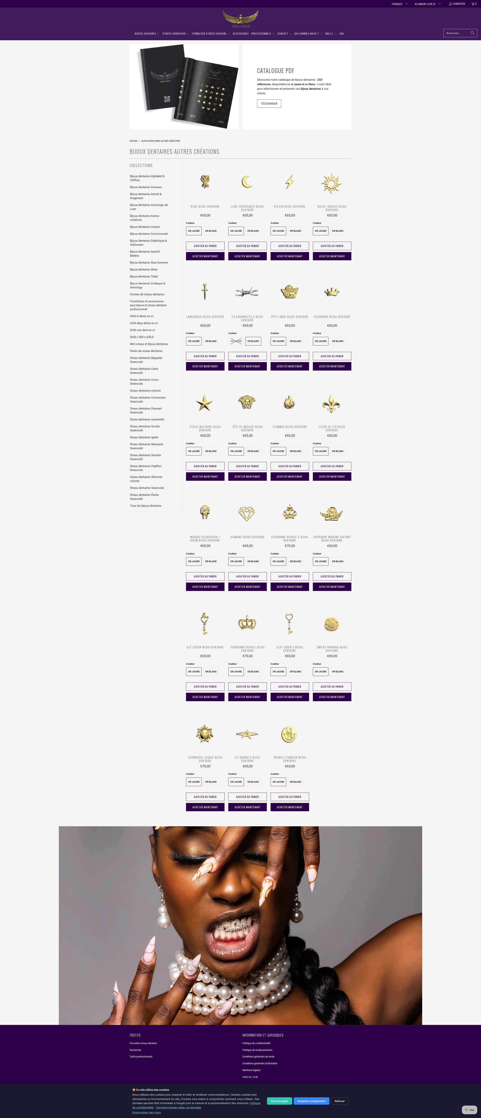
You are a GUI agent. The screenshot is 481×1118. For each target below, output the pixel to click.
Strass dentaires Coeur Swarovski (144, 381)
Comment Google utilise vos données (178, 1107)
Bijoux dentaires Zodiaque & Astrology (147, 285)
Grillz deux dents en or (144, 323)
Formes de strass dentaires (147, 294)
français (397, 3)
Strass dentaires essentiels (147, 419)
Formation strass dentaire (143, 1043)
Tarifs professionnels (141, 1056)
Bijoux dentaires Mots (143, 269)
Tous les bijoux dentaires (145, 505)
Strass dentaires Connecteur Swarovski (148, 399)
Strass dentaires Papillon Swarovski (145, 468)
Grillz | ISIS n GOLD (142, 337)
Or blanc (211, 230)
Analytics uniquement (311, 1101)
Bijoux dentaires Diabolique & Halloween (148, 242)
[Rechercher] (472, 33)
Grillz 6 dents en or (142, 316)
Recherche (135, 1050)
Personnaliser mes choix (146, 1112)
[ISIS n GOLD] (240, 19)
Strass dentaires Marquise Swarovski (146, 446)
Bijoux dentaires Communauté (149, 233)
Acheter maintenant (205, 256)
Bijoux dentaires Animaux (146, 187)
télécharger (269, 103)
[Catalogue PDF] (184, 86)
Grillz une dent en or (142, 330)
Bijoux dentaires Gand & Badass (145, 253)
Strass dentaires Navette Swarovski (145, 457)
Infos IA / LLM (250, 1076)
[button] (147, 33)
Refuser (340, 1101)
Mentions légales (251, 1070)
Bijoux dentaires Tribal (144, 276)
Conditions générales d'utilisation (259, 1063)
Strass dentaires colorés (145, 390)
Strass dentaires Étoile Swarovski (144, 497)
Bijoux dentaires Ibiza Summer (149, 262)
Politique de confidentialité (256, 1043)
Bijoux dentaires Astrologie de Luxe (149, 207)
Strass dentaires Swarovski (147, 488)
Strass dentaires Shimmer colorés (146, 479)
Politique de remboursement (257, 1050)
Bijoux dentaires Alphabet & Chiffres (147, 178)
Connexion (459, 3)
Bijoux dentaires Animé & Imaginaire (145, 196)
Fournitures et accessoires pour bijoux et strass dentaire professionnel (148, 305)
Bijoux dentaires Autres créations (144, 218)
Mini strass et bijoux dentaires (149, 344)
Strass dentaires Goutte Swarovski (145, 428)
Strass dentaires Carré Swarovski (144, 370)
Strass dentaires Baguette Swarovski (146, 360)
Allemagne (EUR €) (425, 3)
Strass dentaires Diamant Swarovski (146, 410)
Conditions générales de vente (258, 1056)
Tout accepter (279, 1101)
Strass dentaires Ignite (144, 437)
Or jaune (194, 230)
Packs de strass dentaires (146, 351)
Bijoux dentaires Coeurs (145, 227)
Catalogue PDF (275, 70)
